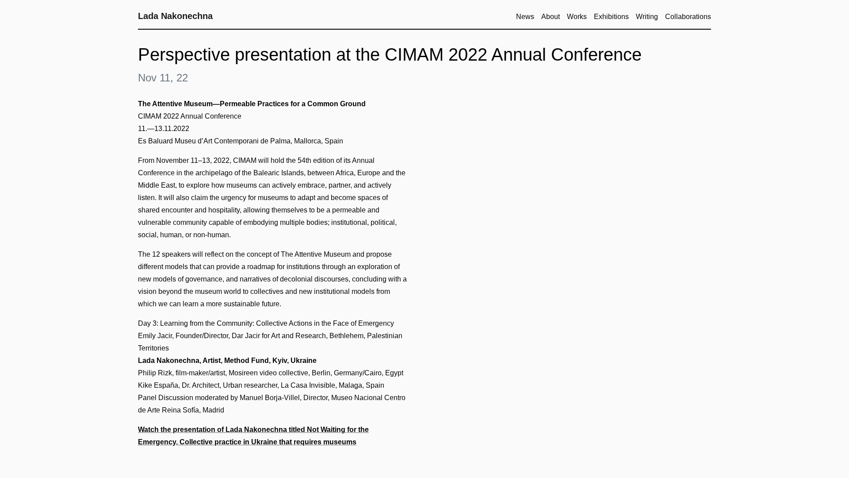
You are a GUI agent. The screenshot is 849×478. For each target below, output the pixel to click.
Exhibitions (611, 16)
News (525, 16)
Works (577, 16)
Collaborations (688, 16)
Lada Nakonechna (175, 16)
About (550, 16)
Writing (647, 16)
